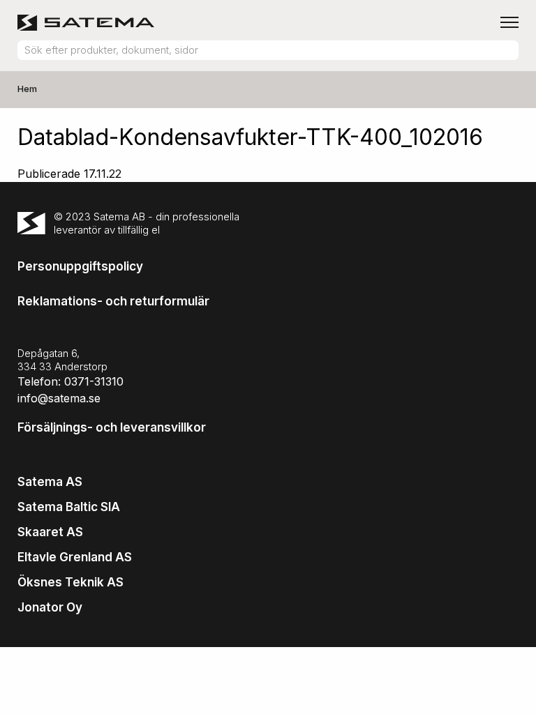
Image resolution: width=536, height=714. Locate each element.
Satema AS (49, 482)
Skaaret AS (50, 532)
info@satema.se (58, 398)
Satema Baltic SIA (68, 507)
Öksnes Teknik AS (70, 582)
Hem (27, 88)
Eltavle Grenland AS (74, 557)
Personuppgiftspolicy (80, 266)
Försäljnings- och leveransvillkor (111, 427)
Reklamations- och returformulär (113, 301)
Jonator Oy (49, 607)
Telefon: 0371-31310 (70, 381)
